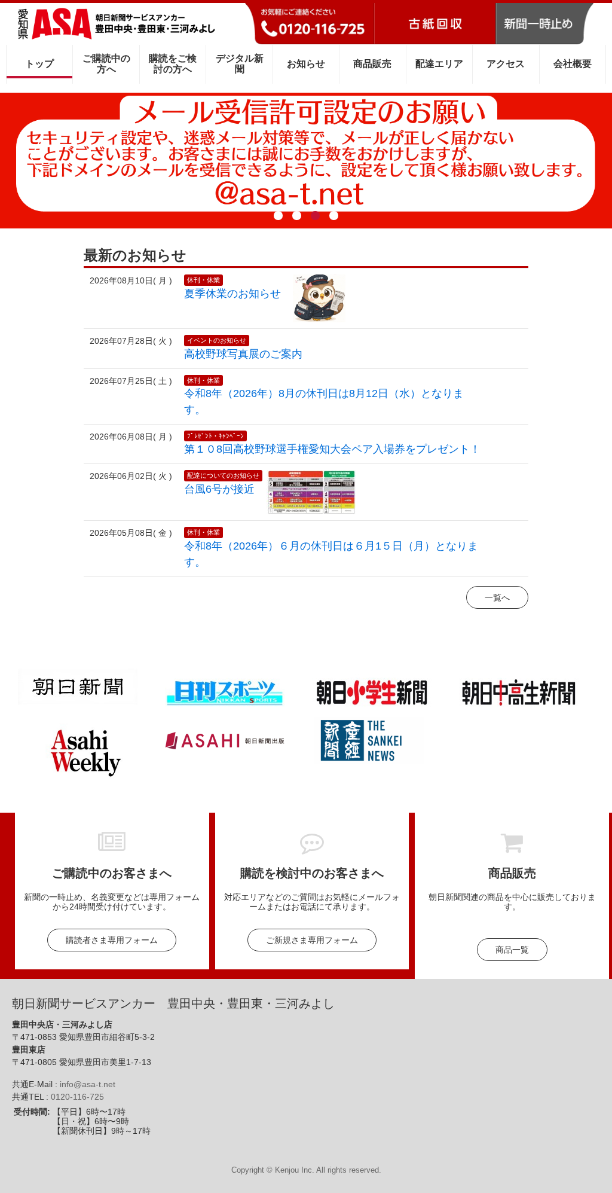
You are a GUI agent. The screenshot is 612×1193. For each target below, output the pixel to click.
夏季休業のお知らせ (232, 294)
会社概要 (572, 64)
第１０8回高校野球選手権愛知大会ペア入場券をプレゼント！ (332, 449)
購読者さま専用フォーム (112, 940)
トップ (39, 64)
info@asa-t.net (87, 1084)
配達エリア (439, 64)
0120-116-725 (77, 1097)
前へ (35, 157)
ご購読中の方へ (106, 63)
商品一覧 (512, 949)
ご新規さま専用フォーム (312, 940)
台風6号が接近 (219, 489)
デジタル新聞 (240, 63)
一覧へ (497, 597)
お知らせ (306, 64)
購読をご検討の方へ (173, 63)
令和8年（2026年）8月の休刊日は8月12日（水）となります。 (324, 402)
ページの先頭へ (587, 1168)
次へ (576, 157)
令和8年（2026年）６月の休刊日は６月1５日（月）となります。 (331, 554)
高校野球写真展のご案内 (243, 354)
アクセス (505, 64)
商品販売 (372, 64)
